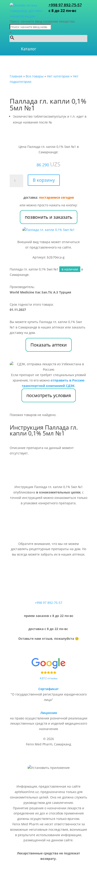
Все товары (35, 76)
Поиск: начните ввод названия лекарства (42, 21)
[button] (28, 49)
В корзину (44, 180)
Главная (16, 76)
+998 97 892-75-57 (65, 4)
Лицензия (48, 713)
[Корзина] (71, 48)
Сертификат (48, 689)
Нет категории (58, 76)
